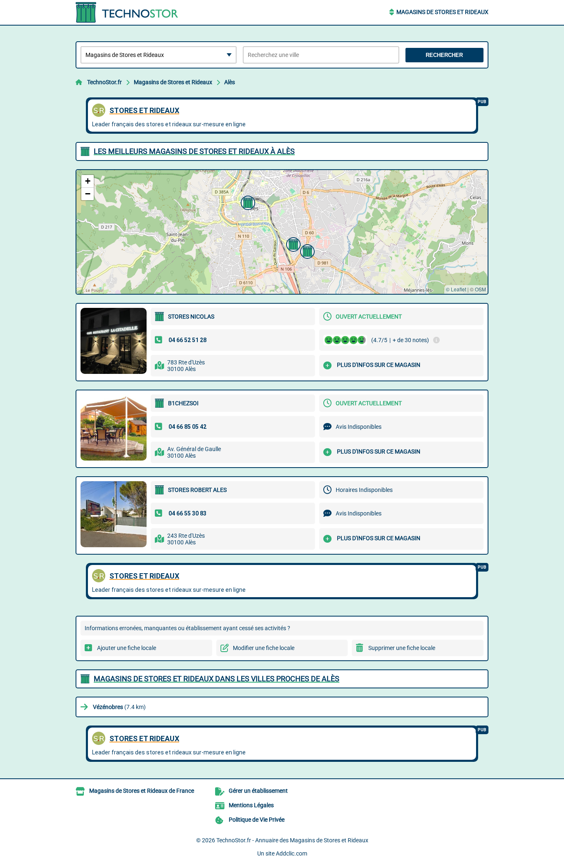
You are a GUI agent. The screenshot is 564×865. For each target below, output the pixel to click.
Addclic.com (291, 853)
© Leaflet (456, 289)
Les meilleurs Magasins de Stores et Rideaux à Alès (194, 151)
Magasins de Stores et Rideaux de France (141, 790)
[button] (306, 250)
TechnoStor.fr (104, 82)
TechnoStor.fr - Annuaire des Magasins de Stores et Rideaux (292, 840)
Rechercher (444, 55)
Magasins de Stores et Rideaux (442, 12)
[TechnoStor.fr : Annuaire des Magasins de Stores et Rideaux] (127, 12)
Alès (229, 82)
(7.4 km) (119, 707)
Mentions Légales (251, 805)
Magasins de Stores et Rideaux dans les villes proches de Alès (216, 678)
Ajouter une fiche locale (126, 648)
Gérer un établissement (258, 790)
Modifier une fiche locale (263, 648)
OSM (480, 289)
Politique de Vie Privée (256, 819)
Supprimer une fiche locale (401, 648)
